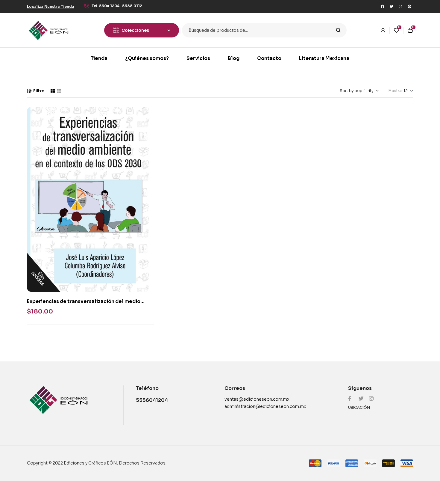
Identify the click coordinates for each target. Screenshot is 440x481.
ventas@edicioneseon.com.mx (256, 399)
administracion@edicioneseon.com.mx (265, 406)
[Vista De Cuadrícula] (52, 91)
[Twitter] (391, 6)
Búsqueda (338, 30)
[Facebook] (382, 6)
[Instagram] (400, 6)
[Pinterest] (409, 6)
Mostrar (396, 90)
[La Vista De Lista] (59, 91)
